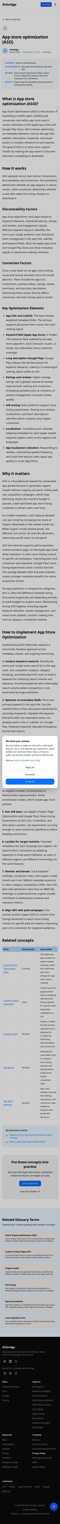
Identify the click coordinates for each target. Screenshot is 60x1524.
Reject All (30, 767)
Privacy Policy (34, 760)
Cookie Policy (19, 760)
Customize (30, 774)
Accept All (30, 781)
